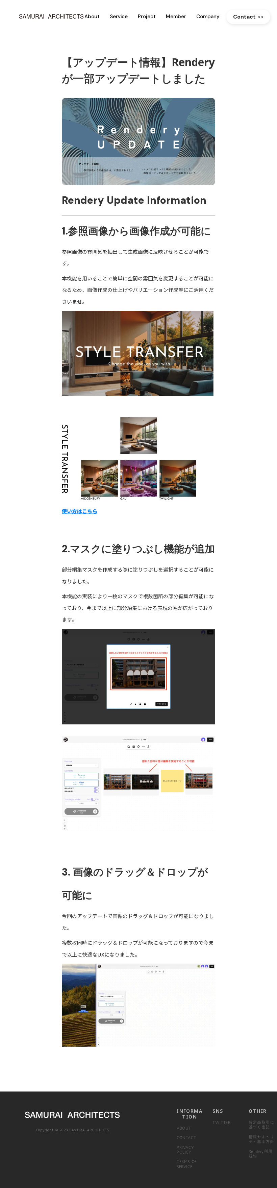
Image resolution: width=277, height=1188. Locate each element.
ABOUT (184, 1128)
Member (176, 16)
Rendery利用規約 (260, 1153)
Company (208, 16)
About (92, 16)
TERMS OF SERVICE (187, 1163)
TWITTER (221, 1122)
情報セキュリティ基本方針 (261, 1139)
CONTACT (186, 1137)
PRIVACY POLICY (185, 1149)
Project (147, 16)
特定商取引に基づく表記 (261, 1124)
